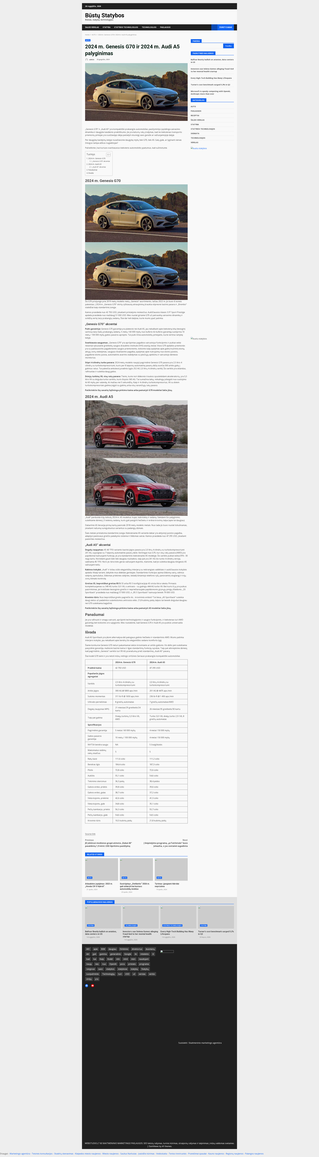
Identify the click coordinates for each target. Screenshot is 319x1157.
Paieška (196, 41)
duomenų (150, 949)
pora (122, 964)
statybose (122, 969)
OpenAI (113, 964)
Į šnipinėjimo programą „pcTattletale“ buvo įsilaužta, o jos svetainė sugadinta (166, 843)
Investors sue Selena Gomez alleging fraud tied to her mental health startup (141, 917)
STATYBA (106, 27)
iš (153, 954)
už (134, 974)
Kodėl (110, 959)
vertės (152, 974)
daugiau (112, 949)
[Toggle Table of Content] (107, 155)
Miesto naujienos (110, 1153)
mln (118, 959)
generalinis (115, 954)
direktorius (137, 949)
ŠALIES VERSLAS (92, 27)
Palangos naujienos (254, 1153)
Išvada (91, 173)
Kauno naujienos (216, 1153)
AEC (88, 949)
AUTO (88, 40)
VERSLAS (194, 142)
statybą (134, 969)
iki (136, 954)
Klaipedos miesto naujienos (88, 1153)
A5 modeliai (155, 608)
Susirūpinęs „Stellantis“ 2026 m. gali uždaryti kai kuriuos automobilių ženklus (136, 869)
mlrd (125, 959)
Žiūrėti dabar (225, 27)
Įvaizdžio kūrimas (146, 1153)
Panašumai (92, 170)
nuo (104, 964)
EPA (182, 555)
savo (100, 969)
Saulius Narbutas (128, 1153)
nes (97, 964)
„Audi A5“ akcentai (99, 167)
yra (96, 979)
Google (127, 954)
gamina (103, 954)
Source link (90, 834)
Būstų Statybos (104, 15)
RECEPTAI (195, 115)
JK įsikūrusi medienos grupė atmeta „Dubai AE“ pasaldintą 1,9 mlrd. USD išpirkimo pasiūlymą (108, 843)
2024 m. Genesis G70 (96, 158)
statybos (110, 969)
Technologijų (108, 974)
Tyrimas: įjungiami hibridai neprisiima (171, 869)
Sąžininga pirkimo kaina (121, 390)
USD (127, 974)
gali (94, 954)
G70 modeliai (155, 390)
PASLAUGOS (165, 27)
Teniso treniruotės (177, 1153)
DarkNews (154, 1146)
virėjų (89, 979)
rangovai (90, 969)
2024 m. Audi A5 (94, 164)
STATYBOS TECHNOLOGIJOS (126, 27)
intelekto (144, 954)
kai (94, 959)
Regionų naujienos (234, 1153)
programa (144, 964)
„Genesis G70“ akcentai (101, 161)
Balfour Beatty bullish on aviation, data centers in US (103, 917)
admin (91, 59)
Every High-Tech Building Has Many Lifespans (211, 78)
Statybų (145, 969)
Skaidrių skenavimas (63, 1153)
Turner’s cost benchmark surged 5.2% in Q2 (210, 84)
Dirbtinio (124, 949)
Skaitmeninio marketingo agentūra (205, 1042)
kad (88, 959)
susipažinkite (92, 974)
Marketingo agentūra (20, 1153)
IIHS (141, 345)
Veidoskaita (161, 1153)
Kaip (102, 959)
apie (96, 949)
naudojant (144, 959)
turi (120, 974)
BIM (103, 949)
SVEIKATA (195, 133)
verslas (142, 974)
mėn (133, 959)
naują (89, 964)
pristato (132, 964)
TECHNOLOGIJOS (149, 27)
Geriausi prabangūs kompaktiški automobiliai (158, 656)
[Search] (208, 27)
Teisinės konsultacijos (42, 1153)
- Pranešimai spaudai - (197, 1153)
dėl (87, 954)
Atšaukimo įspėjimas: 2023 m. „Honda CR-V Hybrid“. (101, 869)
